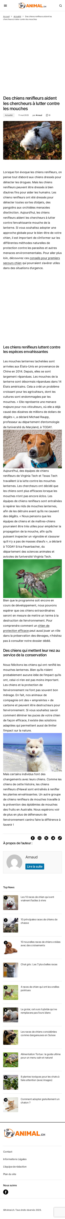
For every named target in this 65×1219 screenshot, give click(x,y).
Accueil (6, 16)
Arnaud (31, 857)
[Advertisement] (32, 54)
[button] (5, 5)
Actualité (17, 16)
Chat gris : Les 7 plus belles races (39, 964)
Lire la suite (35, 866)
